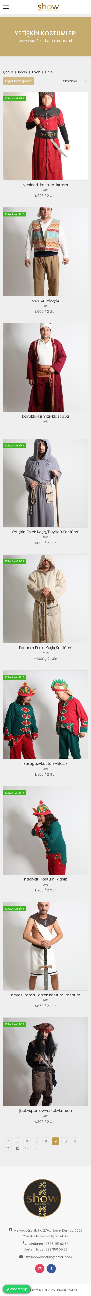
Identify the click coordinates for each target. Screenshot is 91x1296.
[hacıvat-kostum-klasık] (45, 830)
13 (17, 1148)
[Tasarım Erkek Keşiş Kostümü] (45, 599)
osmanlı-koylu (45, 300)
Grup (49, 72)
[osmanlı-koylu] (45, 251)
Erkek (36, 72)
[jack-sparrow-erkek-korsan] (45, 1062)
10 (65, 1141)
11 (75, 1141)
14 (27, 1148)
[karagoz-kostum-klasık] (45, 715)
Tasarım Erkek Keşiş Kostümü (45, 647)
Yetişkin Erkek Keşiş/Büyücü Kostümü (46, 531)
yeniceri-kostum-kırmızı (45, 184)
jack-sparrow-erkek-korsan (45, 1110)
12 (8, 1148)
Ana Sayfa (27, 41)
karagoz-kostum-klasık (45, 763)
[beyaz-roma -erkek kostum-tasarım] (45, 946)
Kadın (22, 72)
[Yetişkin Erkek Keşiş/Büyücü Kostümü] (45, 483)
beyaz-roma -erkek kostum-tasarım (45, 995)
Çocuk (8, 72)
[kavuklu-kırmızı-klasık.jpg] (45, 367)
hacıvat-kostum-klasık (45, 879)
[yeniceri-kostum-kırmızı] (45, 136)
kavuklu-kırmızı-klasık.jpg (45, 416)
